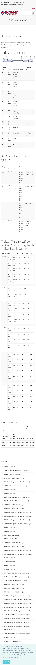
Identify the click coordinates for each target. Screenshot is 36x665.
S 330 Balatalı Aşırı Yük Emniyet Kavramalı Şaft (18, 512)
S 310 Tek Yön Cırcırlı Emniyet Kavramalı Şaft (17, 497)
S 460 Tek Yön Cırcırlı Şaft (11, 539)
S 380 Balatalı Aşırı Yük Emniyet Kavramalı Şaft (18, 516)
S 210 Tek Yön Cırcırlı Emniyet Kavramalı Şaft (17, 470)
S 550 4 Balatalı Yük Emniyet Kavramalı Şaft (17, 615)
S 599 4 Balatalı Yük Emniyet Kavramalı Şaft (17, 622)
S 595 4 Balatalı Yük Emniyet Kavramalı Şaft (17, 618)
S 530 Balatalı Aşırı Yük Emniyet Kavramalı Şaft (18, 596)
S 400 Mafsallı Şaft (9, 527)
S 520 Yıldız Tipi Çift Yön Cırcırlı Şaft (14, 584)
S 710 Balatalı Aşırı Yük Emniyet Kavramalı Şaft (18, 607)
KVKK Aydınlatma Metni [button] (10, 657)
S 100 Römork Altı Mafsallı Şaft (13, 641)
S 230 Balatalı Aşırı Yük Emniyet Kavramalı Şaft (18, 482)
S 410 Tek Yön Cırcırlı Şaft (11, 535)
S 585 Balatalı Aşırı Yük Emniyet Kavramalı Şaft (18, 599)
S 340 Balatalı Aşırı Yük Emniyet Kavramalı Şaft (18, 520)
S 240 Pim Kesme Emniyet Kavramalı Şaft (16, 486)
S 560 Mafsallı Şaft (9, 565)
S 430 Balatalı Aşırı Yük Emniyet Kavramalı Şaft (18, 550)
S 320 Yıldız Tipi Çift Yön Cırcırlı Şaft (14, 505)
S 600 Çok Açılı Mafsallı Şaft (12, 474)
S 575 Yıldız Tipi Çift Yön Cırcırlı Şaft (14, 588)
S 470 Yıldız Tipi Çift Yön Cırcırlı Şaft (14, 546)
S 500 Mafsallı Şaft (9, 558)
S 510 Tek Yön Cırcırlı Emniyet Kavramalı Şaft (17, 573)
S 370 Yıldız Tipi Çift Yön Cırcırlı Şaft (14, 508)
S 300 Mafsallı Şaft (9, 489)
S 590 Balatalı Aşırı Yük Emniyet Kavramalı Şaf (17, 603)
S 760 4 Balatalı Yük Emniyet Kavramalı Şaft (17, 634)
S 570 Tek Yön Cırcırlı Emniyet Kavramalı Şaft (17, 580)
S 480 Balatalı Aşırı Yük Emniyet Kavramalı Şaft (18, 554)
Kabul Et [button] (6, 662)
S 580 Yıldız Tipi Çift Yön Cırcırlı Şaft (14, 592)
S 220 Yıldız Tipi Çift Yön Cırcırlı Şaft (14, 478)
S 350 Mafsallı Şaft (9, 493)
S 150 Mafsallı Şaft (9, 637)
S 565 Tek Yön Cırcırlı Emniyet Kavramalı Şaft (17, 577)
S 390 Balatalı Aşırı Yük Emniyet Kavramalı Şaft (18, 524)
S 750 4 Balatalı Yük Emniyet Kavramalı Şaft (17, 626)
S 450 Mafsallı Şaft (9, 531)
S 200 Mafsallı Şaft (9, 467)
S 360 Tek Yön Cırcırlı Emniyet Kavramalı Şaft (17, 501)
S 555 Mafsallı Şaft (9, 561)
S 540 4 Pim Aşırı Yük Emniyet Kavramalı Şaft (17, 611)
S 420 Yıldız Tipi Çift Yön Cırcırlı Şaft (14, 543)
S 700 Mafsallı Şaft (9, 569)
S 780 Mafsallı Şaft (9, 630)
